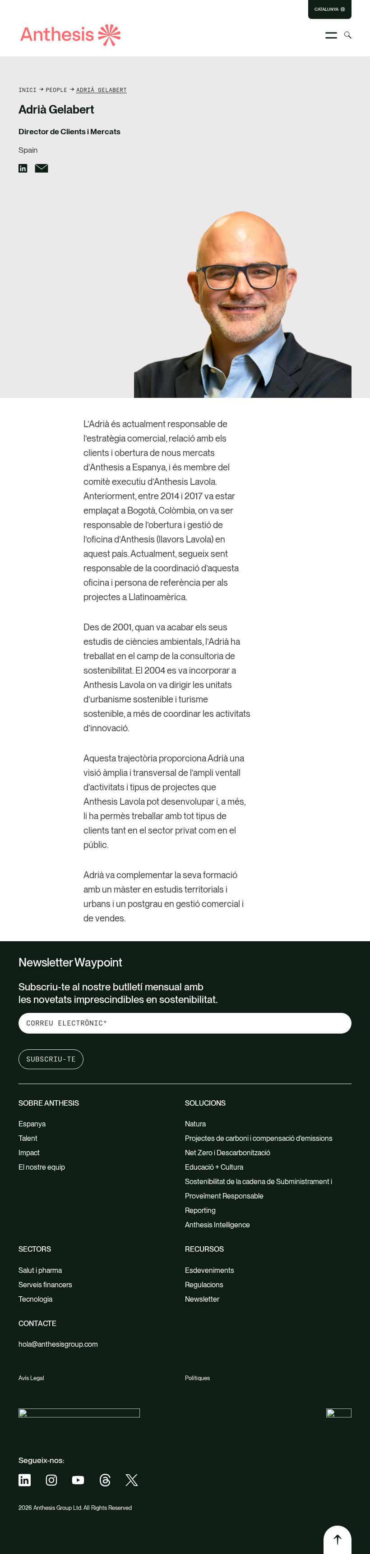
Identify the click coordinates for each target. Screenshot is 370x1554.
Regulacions (204, 1285)
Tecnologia (35, 1299)
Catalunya (326, 9)
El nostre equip (41, 1167)
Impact (29, 1152)
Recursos (204, 1249)
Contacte (37, 1323)
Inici (27, 90)
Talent (27, 1138)
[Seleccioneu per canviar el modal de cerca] (348, 35)
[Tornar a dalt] (338, 1540)
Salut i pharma (40, 1270)
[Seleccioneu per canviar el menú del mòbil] (331, 35)
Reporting (200, 1210)
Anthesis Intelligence (217, 1225)
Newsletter (202, 1299)
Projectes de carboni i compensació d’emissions (259, 1138)
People (56, 90)
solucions (205, 1103)
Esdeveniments (209, 1270)
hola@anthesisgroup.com (58, 1344)
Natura (195, 1124)
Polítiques (197, 1378)
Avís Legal (31, 1378)
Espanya (32, 1124)
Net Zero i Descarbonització (227, 1152)
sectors (34, 1249)
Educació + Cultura (214, 1167)
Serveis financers (45, 1285)
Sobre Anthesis (48, 1103)
